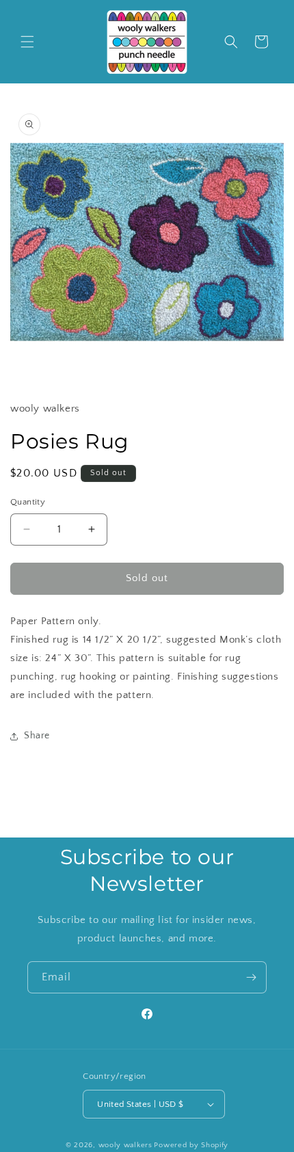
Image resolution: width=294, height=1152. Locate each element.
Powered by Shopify (191, 1145)
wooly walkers (125, 1145)
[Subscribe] (251, 977)
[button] (27, 42)
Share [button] (37, 735)
